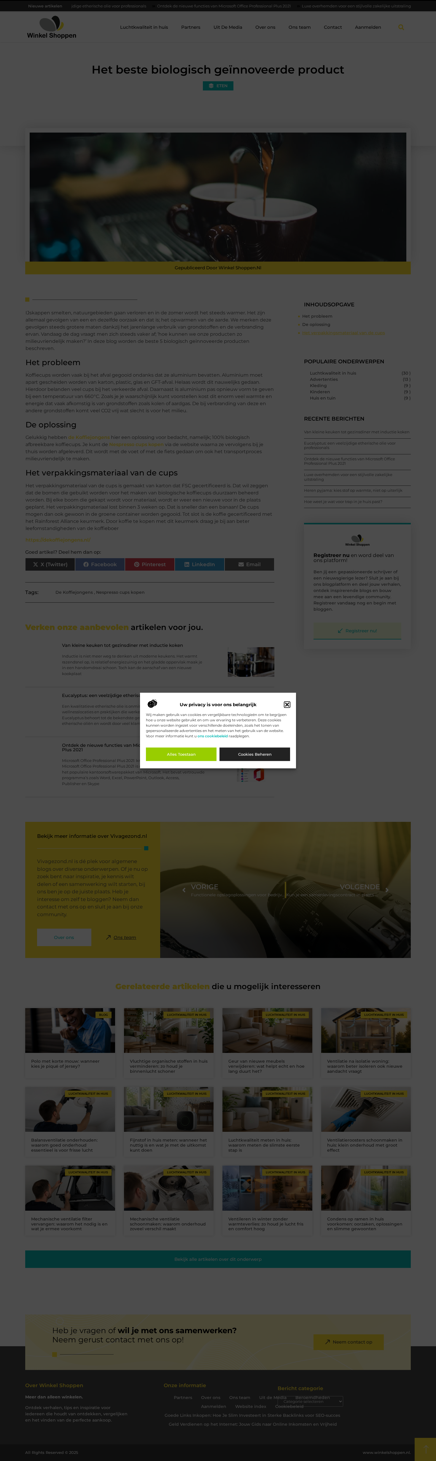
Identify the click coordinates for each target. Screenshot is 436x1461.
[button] (287, 705)
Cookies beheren (255, 754)
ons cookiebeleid (213, 736)
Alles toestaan (181, 754)
